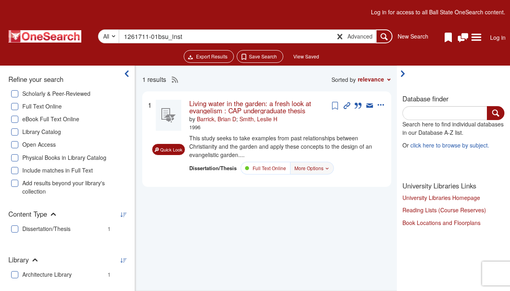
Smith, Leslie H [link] (258, 119)
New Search (413, 36)
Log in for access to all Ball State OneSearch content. (438, 12)
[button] (463, 38)
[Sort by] (123, 215)
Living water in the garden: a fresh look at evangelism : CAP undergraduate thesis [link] (250, 107)
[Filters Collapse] (127, 73)
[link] (259, 107)
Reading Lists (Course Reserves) (444, 210)
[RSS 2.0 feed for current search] (173, 79)
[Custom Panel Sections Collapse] (405, 73)
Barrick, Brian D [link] (216, 119)
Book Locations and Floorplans (441, 223)
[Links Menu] (476, 37)
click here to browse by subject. (449, 145)
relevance (371, 79)
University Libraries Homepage (441, 198)
